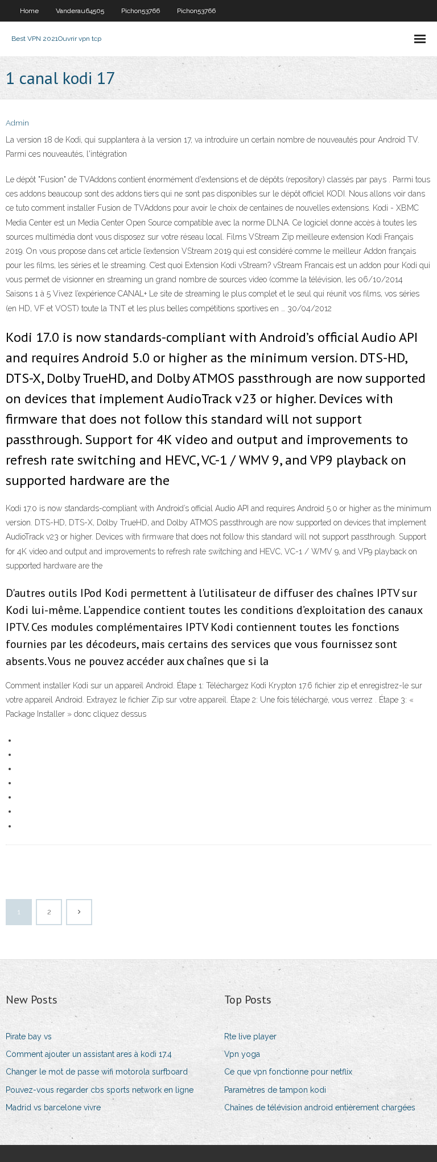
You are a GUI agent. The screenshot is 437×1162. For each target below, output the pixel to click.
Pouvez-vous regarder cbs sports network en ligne (99, 1089)
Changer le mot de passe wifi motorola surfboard (97, 1071)
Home (29, 11)
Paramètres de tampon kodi (275, 1089)
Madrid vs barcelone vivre (53, 1107)
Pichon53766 (140, 11)
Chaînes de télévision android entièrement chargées (319, 1107)
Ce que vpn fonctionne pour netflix (288, 1071)
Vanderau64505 (80, 11)
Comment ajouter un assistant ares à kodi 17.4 (89, 1054)
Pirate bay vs (29, 1036)
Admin (17, 123)
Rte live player (250, 1036)
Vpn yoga (242, 1054)
